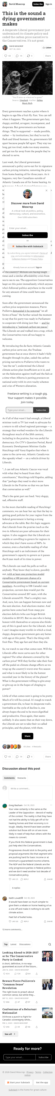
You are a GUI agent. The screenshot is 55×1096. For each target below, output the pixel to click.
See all (8, 1034)
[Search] (50, 944)
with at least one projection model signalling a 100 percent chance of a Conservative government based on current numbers (25, 580)
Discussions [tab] (24, 944)
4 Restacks (36, 746)
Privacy (30, 1072)
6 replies (16, 888)
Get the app (42, 1082)
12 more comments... (12, 929)
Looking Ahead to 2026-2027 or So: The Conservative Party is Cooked (20, 956)
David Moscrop (16, 46)
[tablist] (15, 778)
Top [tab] (5, 944)
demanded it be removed (26, 311)
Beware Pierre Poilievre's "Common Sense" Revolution (18, 984)
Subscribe (38, 4)
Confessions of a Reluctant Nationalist (19, 1011)
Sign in (49, 4)
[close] (46, 190)
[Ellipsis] (51, 805)
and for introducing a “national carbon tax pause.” (26, 325)
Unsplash (24, 100)
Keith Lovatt (15, 897)
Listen (48, 47)
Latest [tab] (13, 944)
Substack (13, 1089)
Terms (38, 1072)
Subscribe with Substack (29, 246)
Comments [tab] (9, 778)
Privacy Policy (37, 259)
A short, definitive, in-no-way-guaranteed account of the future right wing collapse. (19, 965)
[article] (27, 963)
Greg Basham (16, 805)
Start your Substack (20, 1082)
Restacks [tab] (21, 778)
